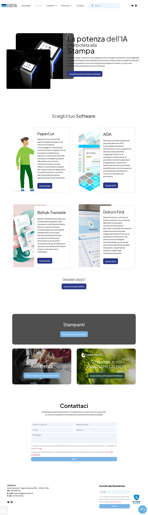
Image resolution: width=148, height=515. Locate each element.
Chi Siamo (80, 6)
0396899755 (16, 490)
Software (38, 6)
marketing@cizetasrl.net (23, 493)
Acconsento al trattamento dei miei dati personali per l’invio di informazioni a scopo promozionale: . (114, 499)
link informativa (115, 502)
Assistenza (65, 6)
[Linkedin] (135, 5)
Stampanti (50, 6)
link (40, 448)
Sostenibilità (26, 6)
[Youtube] (132, 5)
